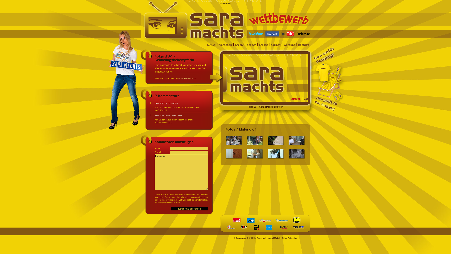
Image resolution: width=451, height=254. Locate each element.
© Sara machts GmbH (243, 238)
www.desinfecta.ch (187, 78)
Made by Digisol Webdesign (285, 238)
